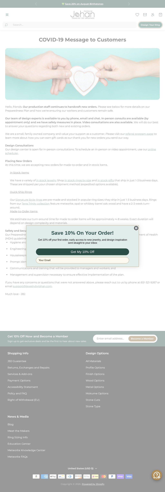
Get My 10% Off (82, 252)
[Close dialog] (136, 228)
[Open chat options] (157, 475)
